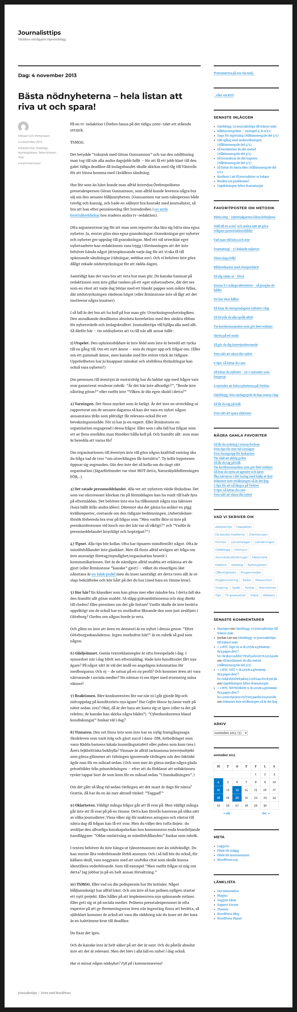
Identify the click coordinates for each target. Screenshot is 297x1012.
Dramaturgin (258, 534)
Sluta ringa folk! (225, 258)
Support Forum (227, 905)
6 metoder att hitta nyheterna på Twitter (241, 386)
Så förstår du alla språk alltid (233, 317)
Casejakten (244, 526)
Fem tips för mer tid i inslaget (234, 449)
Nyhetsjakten (27, 152)
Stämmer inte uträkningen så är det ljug (241, 481)
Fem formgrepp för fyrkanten (234, 453)
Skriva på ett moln (226, 336)
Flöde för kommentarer (233, 855)
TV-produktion (235, 595)
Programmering (226, 580)
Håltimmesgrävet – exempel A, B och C (244, 131)
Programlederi (251, 572)
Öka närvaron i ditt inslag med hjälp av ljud (243, 476)
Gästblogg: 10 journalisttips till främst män (247, 126)
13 (237, 790)
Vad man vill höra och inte (232, 240)
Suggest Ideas (226, 900)
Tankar (249, 587)
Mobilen (221, 564)
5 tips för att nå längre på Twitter (236, 485)
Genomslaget (240, 542)
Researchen (263, 580)
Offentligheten (225, 572)
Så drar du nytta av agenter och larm (239, 472)
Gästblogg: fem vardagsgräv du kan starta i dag (246, 395)
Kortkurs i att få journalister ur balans (243, 177)
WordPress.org (227, 860)
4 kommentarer (29, 163)
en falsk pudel (103, 574)
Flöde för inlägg (228, 851)
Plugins (222, 896)
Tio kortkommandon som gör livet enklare (243, 326)
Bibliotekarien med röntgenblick (236, 267)
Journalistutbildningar (231, 557)
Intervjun (240, 549)
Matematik (260, 557)
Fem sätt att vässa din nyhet (233, 354)
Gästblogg (222, 549)
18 (218, 798)
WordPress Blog (228, 914)
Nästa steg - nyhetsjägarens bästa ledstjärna (244, 217)
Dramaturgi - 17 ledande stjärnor (236, 249)
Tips (21, 157)
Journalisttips (39, 32)
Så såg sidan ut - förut (229, 276)
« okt (226, 813)
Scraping (221, 587)
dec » (266, 813)
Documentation (228, 891)
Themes (223, 909)
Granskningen (265, 542)
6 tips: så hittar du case (229, 363)
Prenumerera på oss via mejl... (234, 73)
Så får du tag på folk (227, 404)
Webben (269, 595)
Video (254, 595)
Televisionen (47, 152)
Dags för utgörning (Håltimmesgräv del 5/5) (248, 135)
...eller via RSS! (224, 95)
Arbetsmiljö (26, 148)
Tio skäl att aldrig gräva (230, 458)
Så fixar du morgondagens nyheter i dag (241, 308)
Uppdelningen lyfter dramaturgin (240, 186)
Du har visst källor (226, 299)
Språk (236, 587)
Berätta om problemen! (233, 181)
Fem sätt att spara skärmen (232, 413)
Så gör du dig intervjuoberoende (236, 345)
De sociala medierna (230, 534)
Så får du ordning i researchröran (237, 444)
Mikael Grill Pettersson (34, 135)
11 (218, 790)
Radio (247, 580)
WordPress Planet (229, 918)
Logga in (223, 846)
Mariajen (223, 629)
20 (237, 798)
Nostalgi (42, 148)
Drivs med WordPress (56, 993)
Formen (221, 542)
